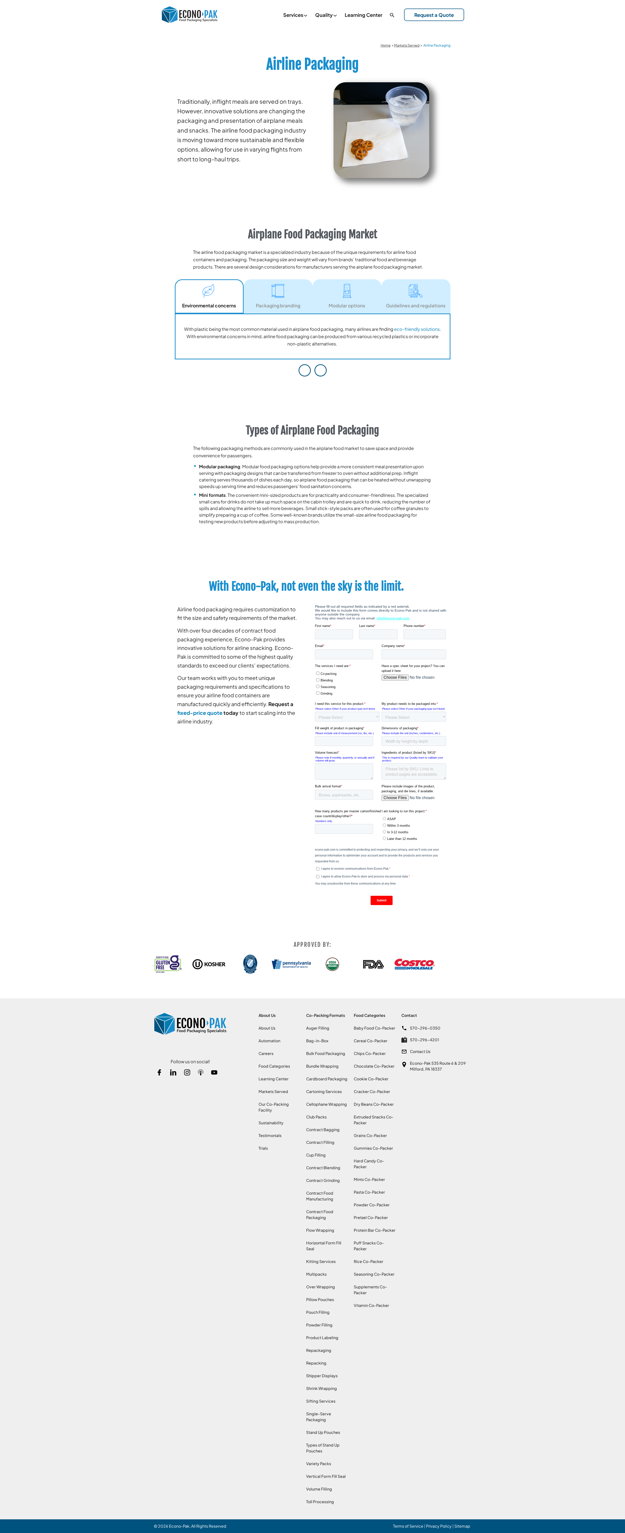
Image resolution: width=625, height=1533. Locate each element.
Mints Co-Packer (369, 1179)
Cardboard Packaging (326, 1078)
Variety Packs (318, 1463)
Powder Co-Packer (372, 1204)
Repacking (316, 1363)
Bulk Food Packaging (325, 1053)
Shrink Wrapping (321, 1388)
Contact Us (420, 1051)
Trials (263, 1148)
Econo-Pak (179, 1526)
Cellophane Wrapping (326, 1104)
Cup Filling (316, 1155)
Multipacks (316, 1274)
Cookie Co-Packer (371, 1078)
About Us (267, 1028)
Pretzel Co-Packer (371, 1217)
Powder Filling (319, 1324)
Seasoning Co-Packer (374, 1274)
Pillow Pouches (320, 1299)
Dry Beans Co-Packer (374, 1104)
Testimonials (270, 1135)
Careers (266, 1053)
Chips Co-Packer (370, 1053)
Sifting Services (320, 1401)
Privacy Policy (439, 1526)
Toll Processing (320, 1501)
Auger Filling (317, 1028)
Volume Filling (319, 1488)
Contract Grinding (323, 1180)
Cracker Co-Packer (372, 1091)
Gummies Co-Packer (373, 1148)
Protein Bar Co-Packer (375, 1230)
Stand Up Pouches (323, 1432)
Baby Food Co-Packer (374, 1028)
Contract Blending (323, 1167)
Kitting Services (321, 1261)
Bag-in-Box (317, 1040)
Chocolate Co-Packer (374, 1066)
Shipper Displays (322, 1375)
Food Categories (274, 1066)
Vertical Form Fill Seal (326, 1476)
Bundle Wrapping (322, 1066)
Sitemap (462, 1526)
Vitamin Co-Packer (371, 1305)
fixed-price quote (199, 712)
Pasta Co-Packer (369, 1192)
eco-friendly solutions (417, 329)
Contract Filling (320, 1142)
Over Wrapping (320, 1286)
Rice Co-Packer (368, 1261)
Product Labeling (322, 1337)
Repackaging (318, 1350)
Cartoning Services (324, 1091)
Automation (269, 1040)
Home (386, 45)
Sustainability (271, 1122)
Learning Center (274, 1078)
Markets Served (406, 45)
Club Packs (316, 1116)
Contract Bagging (323, 1129)
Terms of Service (408, 1526)
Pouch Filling (318, 1312)
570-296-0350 (425, 1028)
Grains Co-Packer (370, 1135)
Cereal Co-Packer (370, 1040)
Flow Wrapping (320, 1230)
